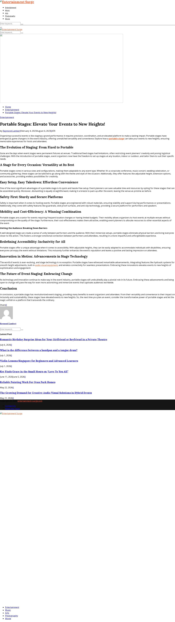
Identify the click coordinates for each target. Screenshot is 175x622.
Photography (10, 16)
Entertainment (10, 7)
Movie (7, 19)
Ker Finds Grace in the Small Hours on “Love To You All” (34, 371)
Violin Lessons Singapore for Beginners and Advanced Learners (39, 360)
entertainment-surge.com (30, 401)
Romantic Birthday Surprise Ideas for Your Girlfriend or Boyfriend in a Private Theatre (53, 339)
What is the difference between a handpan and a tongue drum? (38, 350)
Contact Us (10, 405)
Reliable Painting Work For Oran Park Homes (27, 382)
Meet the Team (12, 408)
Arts (6, 13)
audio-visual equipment (46, 265)
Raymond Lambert (11, 131)
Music (7, 10)
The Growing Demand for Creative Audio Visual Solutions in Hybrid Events (46, 392)
